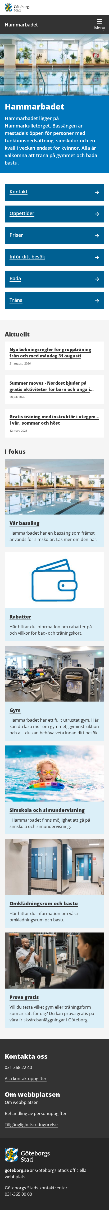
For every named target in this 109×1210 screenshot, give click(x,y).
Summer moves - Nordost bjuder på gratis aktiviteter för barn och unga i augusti (50, 389)
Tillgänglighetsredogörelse (31, 1124)
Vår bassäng (24, 523)
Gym (15, 710)
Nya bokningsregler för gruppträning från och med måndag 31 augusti (50, 353)
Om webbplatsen (22, 1102)
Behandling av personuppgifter (36, 1113)
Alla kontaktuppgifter (26, 1078)
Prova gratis (24, 997)
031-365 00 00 (18, 1194)
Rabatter (20, 616)
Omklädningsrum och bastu (44, 903)
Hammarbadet (21, 24)
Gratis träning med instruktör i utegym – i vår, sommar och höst (54, 420)
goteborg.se (17, 1170)
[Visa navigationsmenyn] (99, 24)
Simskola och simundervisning (47, 810)
